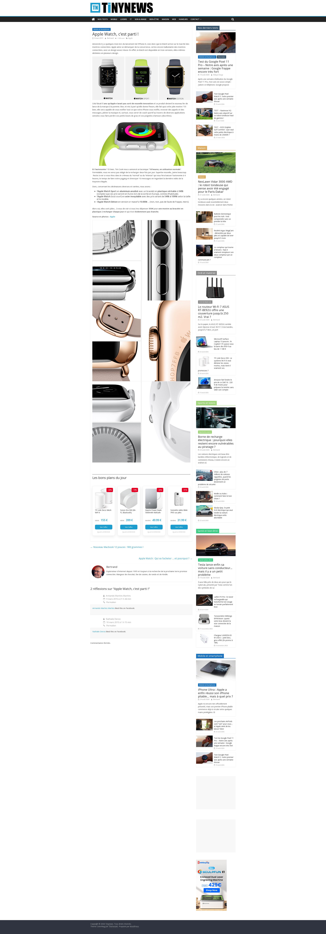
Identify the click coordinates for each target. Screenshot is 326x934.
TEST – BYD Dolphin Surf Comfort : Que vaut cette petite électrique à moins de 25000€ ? (224, 131)
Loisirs (123, 19)
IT (131, 19)
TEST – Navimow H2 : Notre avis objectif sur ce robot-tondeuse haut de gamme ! (224, 114)
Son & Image (140, 19)
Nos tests (103, 19)
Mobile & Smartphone (101, 29)
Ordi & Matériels (205, 302)
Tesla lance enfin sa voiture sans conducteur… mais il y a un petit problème (215, 569)
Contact (195, 19)
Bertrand (110, 38)
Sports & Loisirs (205, 432)
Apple (130, 38)
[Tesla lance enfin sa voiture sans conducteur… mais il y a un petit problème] (216, 536)
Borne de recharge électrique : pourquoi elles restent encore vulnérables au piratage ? (216, 442)
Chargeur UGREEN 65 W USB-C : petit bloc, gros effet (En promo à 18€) (223, 639)
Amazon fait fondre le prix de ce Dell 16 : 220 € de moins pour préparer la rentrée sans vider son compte (224, 385)
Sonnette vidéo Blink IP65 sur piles (179, 511)
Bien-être (154, 19)
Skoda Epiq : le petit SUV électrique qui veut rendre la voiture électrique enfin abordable (223, 512)
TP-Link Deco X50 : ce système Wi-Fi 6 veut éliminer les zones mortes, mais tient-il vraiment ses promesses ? (215, 364)
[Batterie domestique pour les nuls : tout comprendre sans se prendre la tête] (204, 212)
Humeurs (183, 19)
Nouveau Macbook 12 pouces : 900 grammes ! (116, 547)
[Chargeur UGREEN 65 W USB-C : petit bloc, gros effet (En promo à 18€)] (204, 634)
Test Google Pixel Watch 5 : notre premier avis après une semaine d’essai (223, 98)
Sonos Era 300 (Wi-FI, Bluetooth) (128, 511)
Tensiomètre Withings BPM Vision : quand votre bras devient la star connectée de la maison (223, 621)
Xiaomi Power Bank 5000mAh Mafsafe (153, 511)
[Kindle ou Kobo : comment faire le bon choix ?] (204, 492)
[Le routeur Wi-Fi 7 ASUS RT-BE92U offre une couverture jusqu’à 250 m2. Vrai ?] (216, 278)
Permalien (111, 602)
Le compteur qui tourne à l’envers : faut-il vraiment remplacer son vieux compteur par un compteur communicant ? (216, 253)
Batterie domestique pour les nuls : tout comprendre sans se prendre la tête (222, 218)
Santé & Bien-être (205, 560)
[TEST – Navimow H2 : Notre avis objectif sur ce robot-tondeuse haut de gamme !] (204, 109)
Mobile (114, 19)
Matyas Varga (218, 75)
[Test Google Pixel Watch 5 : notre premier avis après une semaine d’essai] (204, 92)
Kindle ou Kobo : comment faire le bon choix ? (223, 496)
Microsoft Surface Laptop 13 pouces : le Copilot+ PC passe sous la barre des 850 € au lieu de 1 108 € (224, 344)
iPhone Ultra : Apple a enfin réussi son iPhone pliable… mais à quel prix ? (215, 693)
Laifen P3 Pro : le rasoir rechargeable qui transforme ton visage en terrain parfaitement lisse (223, 602)
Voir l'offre (103, 527)
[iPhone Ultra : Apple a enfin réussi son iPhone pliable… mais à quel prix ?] (216, 661)
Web (174, 19)
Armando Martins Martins (118, 595)
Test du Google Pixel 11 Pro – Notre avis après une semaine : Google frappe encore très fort (215, 66)
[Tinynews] (93, 19)
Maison (165, 19)
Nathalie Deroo (113, 619)
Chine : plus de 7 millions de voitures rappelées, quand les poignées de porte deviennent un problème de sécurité (214, 478)
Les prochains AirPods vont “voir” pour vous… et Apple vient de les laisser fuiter (223, 725)
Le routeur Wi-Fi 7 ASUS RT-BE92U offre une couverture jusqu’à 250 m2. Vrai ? (213, 312)
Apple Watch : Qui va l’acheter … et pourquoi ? (165, 558)
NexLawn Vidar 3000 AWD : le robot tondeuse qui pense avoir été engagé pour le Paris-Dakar (215, 186)
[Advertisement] (216, 792)
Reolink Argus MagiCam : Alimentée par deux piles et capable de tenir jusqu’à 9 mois (224, 234)
